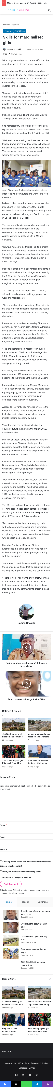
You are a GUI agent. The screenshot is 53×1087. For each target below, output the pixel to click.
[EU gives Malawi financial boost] (13, 1019)
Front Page (20, 31)
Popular (8, 901)
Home (7, 24)
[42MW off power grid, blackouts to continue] (13, 724)
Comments (43, 901)
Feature (15, 24)
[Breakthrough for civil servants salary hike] (11, 915)
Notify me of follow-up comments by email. (22, 871)
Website (3, 849)
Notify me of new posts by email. (17, 877)
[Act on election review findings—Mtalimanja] (39, 751)
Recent (25, 901)
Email (3, 837)
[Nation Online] (18, 10)
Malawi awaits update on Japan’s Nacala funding (28, 3)
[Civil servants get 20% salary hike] (11, 927)
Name (3, 825)
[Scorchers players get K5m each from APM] (13, 751)
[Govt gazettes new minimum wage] (11, 953)
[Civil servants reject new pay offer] (11, 940)
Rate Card (6, 1051)
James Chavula (13, 49)
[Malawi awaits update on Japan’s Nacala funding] (39, 724)
